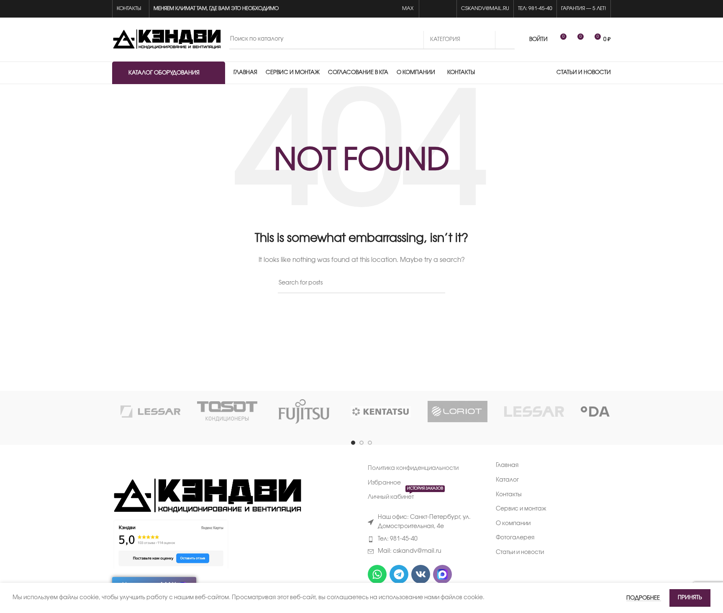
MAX (408, 8)
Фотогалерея (515, 538)
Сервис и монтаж (521, 509)
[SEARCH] (505, 39)
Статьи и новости (520, 552)
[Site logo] (166, 39)
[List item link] (425, 539)
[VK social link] (438, 9)
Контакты (509, 495)
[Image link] (207, 496)
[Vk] (420, 574)
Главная (507, 465)
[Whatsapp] (377, 574)
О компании (513, 523)
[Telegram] (399, 574)
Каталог (507, 480)
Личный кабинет (405, 495)
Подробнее (643, 597)
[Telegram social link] (447, 9)
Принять (690, 597)
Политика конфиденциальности (413, 468)
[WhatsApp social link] (428, 9)
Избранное (384, 483)
